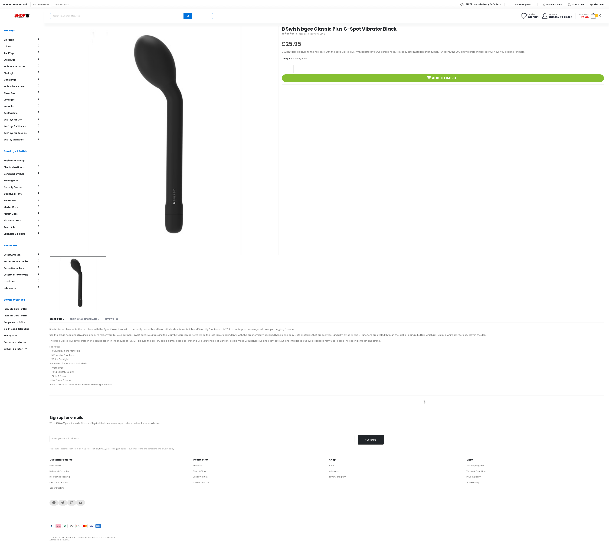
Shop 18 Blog (199, 471)
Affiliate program (475, 465)
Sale (331, 465)
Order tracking (57, 487)
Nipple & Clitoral (13, 220)
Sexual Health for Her (15, 342)
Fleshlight (9, 73)
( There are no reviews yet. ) (310, 33)
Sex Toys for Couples (15, 133)
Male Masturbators (14, 66)
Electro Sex (10, 200)
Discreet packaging (59, 476)
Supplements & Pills (14, 322)
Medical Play (11, 207)
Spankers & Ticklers (14, 233)
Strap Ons (9, 93)
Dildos (7, 46)
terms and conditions (147, 449)
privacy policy (168, 449)
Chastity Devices (13, 187)
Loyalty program (337, 476)
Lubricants (10, 288)
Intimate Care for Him (15, 315)
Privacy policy (473, 476)
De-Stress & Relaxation (16, 329)
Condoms (9, 281)
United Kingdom (522, 4)
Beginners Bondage (14, 160)
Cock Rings (10, 79)
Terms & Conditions (476, 471)
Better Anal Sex (12, 254)
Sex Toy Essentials (13, 139)
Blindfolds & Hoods (14, 167)
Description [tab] (56, 319)
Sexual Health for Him (15, 349)
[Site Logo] (22, 16)
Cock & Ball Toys (13, 193)
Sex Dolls (9, 106)
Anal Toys (9, 53)
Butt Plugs (9, 59)
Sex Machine (11, 113)
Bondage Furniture (14, 173)
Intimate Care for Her (15, 309)
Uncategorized (300, 58)
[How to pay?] (75, 526)
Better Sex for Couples (16, 261)
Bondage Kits (11, 180)
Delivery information (59, 471)
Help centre (55, 465)
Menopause (10, 335)
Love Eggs (9, 99)
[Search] (187, 16)
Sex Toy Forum (200, 476)
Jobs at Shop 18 (201, 482)
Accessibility (472, 482)
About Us (197, 465)
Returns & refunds (58, 482)
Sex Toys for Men (13, 119)
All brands (334, 471)
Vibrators (9, 39)
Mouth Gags (10, 213)
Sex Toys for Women (15, 126)
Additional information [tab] (84, 319)
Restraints (9, 227)
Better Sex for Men (14, 268)
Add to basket (445, 78)
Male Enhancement (14, 86)
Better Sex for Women (16, 274)
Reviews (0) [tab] (111, 319)
